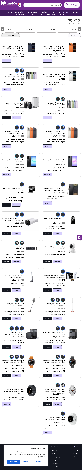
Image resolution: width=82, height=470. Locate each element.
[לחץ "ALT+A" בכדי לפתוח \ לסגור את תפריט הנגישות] (79, 237)
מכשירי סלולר (56, 12)
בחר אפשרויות (47, 61)
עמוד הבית (74, 12)
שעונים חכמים (32, 12)
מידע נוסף (38, 462)
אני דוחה (26, 462)
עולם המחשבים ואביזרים (15, 12)
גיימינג (31, 14)
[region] (26, 455)
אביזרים (62, 14)
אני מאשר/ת (13, 462)
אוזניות (40, 14)
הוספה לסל (16, 118)
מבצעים (65, 12)
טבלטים (44, 12)
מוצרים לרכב (20, 14)
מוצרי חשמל (51, 14)
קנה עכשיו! (6, 118)
